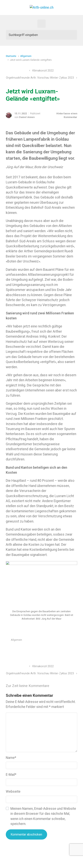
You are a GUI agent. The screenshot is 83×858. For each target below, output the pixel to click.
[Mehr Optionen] (75, 649)
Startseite (11, 56)
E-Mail (11, 775)
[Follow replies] (57, 686)
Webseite (13, 791)
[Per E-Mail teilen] (70, 649)
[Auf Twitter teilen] (53, 649)
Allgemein (25, 56)
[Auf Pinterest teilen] (64, 649)
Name (11, 758)
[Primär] (41, 24)
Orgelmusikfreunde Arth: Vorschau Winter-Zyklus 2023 (40, 77)
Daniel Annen (27, 117)
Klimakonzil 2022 (43, 70)
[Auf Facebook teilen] (58, 649)
